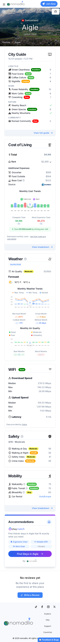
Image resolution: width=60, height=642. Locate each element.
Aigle (17, 42)
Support (47, 626)
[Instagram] (48, 606)
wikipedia (40, 12)
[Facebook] (42, 606)
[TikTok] (36, 606)
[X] (54, 606)
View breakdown (40, 247)
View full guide (41, 133)
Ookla (24, 424)
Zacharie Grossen (24, 12)
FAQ (47, 620)
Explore (6, 42)
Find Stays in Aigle (27, 553)
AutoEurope (45, 496)
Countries (47, 632)
